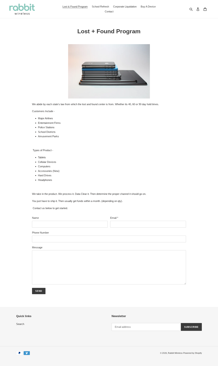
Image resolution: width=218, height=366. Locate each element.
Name (35, 217)
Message (37, 247)
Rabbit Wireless (175, 353)
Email (114, 217)
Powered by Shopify (192, 353)
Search (20, 324)
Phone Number (40, 232)
